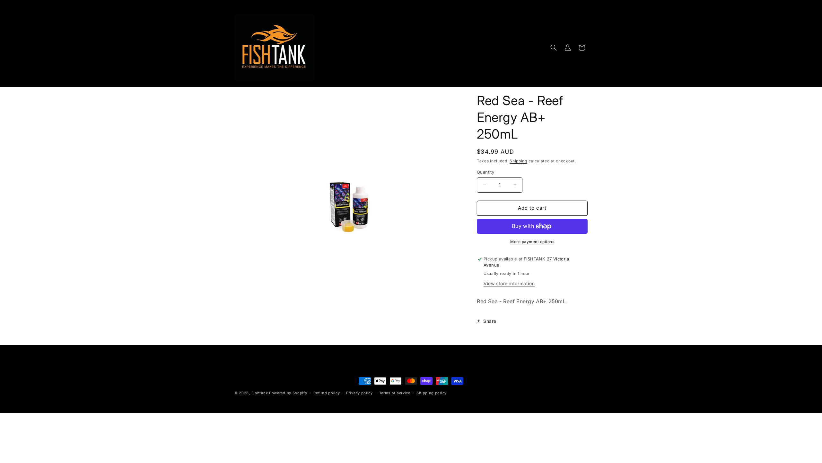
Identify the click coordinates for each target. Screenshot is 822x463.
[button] (554, 48)
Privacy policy (359, 393)
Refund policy (326, 393)
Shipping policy (431, 393)
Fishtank (259, 393)
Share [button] (489, 321)
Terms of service (394, 393)
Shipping (518, 161)
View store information (509, 283)
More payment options (532, 241)
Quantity (485, 172)
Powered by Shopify (288, 393)
